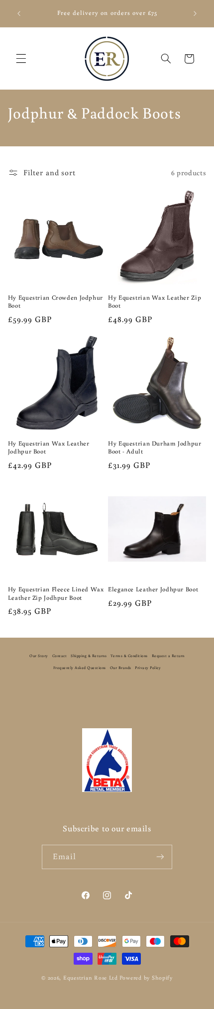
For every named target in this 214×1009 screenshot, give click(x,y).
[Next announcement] (195, 13)
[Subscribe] (160, 857)
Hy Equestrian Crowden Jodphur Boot (55, 301)
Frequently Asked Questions (79, 667)
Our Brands (120, 667)
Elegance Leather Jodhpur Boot (153, 589)
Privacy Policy (148, 667)
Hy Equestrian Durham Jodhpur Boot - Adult (155, 447)
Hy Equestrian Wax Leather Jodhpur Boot (49, 447)
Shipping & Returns (89, 655)
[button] (20, 58)
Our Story (38, 655)
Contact (59, 655)
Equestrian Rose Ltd (90, 977)
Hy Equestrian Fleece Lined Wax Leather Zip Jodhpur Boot (56, 593)
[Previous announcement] (19, 13)
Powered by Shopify (146, 977)
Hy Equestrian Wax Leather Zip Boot (154, 301)
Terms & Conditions (129, 655)
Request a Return (168, 655)
